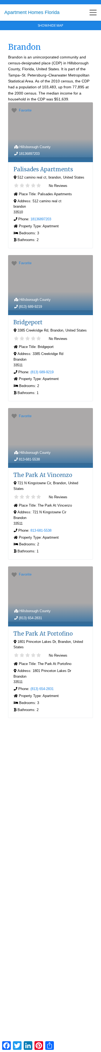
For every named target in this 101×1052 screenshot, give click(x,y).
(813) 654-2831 (30, 618)
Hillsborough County (35, 147)
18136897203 (29, 154)
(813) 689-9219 (30, 307)
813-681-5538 (29, 459)
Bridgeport (28, 322)
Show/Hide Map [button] (50, 25)
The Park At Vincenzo (42, 475)
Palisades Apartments (43, 169)
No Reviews (57, 186)
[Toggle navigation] (93, 12)
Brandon (24, 47)
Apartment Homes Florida (32, 12)
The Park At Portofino (43, 633)
